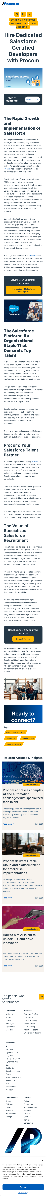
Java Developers (13, 1071)
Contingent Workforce (23, 20)
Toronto (27, 1120)
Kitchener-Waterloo (32, 1107)
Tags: (6, 727)
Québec (27, 1117)
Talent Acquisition (27, 25)
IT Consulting (29, 1027)
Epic (7, 1065)
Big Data (9, 1049)
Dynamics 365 (12, 1062)
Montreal (27, 1110)
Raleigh (9, 1117)
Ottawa (27, 1114)
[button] (42, 1160)
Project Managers (13, 1077)
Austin (8, 1101)
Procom (7, 169)
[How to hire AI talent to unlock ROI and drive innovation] (23, 939)
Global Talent (29, 1023)
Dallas (8, 1107)
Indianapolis (11, 1114)
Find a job (10, 1023)
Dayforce (9, 1055)
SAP (7, 1083)
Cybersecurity (12, 1052)
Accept (23, 1187)
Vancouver (28, 1123)
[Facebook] (16, 14)
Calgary (27, 1101)
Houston (9, 1110)
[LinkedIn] (23, 14)
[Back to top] (41, 996)
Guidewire (10, 1068)
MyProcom (10, 1027)
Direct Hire (28, 1017)
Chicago (9, 1104)
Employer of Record (32, 1033)
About (8, 1017)
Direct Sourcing (30, 1020)
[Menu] (42, 4)
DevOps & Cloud (13, 1059)
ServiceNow (11, 1087)
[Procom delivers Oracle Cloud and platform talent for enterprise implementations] (23, 868)
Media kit (9, 1030)
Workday (9, 1090)
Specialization (18, 23)
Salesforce (33, 255)
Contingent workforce (15, 732)
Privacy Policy (23, 1193)
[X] (29, 14)
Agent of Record (31, 1030)
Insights (9, 1014)
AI (7, 1046)
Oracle (8, 1074)
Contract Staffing (31, 1014)
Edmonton (28, 1104)
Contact (9, 1020)
